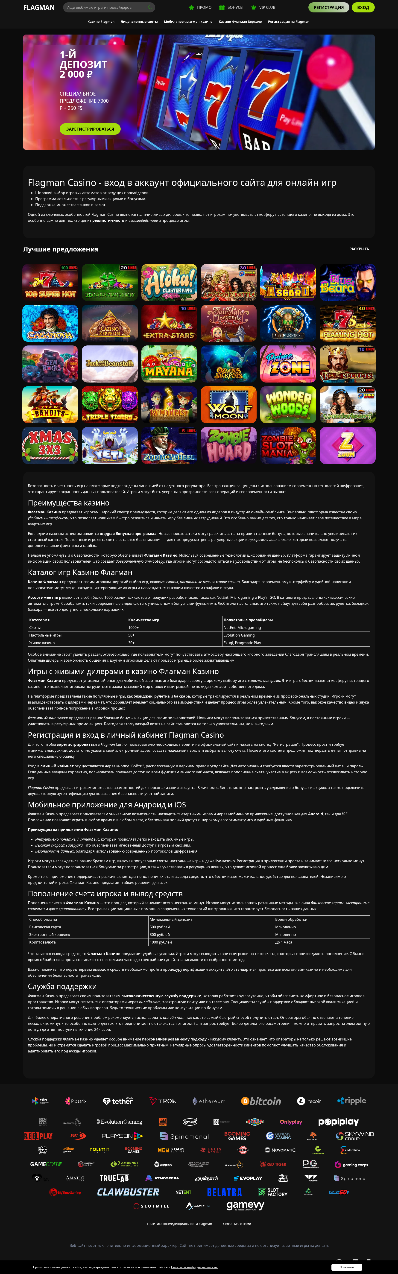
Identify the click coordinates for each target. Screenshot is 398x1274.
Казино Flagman (101, 21)
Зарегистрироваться (90, 129)
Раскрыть (359, 248)
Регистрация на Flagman (288, 21)
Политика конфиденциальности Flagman (179, 1223)
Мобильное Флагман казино (188, 21)
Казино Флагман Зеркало (240, 21)
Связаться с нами (237, 1223)
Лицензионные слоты (139, 21)
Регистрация (329, 7)
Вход (363, 7)
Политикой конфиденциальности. (194, 1267)
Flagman (39, 7)
